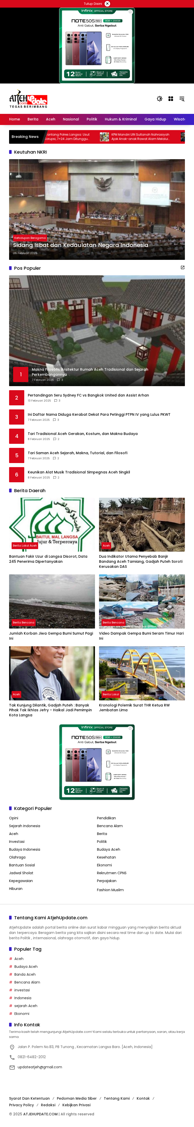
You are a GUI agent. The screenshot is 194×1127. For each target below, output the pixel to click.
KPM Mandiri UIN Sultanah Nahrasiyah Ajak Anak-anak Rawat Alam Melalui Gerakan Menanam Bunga (112, 137)
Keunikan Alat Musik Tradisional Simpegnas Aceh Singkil (79, 472)
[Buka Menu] (171, 99)
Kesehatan (106, 857)
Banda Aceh (25, 974)
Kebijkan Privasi (76, 1105)
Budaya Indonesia (24, 849)
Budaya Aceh (108, 849)
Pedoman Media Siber (77, 1098)
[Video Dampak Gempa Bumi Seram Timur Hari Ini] (142, 601)
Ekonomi (104, 865)
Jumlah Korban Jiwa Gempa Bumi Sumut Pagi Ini (51, 636)
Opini (13, 818)
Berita (102, 833)
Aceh (106, 546)
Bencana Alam (110, 825)
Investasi (17, 841)
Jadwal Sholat (21, 872)
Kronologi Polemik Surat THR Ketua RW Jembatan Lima (134, 708)
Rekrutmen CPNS (112, 872)
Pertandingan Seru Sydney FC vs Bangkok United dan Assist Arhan (88, 395)
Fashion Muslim (110, 889)
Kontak (143, 1098)
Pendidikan (106, 818)
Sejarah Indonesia (24, 825)
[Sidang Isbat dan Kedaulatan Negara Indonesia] (97, 209)
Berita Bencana (23, 622)
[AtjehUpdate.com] (28, 98)
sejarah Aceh (25, 1005)
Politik (102, 841)
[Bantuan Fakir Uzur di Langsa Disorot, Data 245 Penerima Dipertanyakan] (52, 525)
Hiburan (15, 888)
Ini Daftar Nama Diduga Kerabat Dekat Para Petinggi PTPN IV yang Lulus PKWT (99, 414)
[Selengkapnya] (182, 267)
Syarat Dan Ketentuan (29, 1098)
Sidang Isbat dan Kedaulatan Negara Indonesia (80, 245)
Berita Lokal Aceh (25, 546)
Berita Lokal (111, 694)
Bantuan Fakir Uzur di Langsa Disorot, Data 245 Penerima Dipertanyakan (48, 559)
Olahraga (17, 857)
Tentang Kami (117, 1098)
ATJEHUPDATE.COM (40, 1114)
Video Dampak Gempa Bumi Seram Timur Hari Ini (141, 636)
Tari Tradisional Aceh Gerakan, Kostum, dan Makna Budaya (83, 433)
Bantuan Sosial (22, 865)
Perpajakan (106, 880)
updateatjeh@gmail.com (40, 1067)
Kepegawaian (21, 880)
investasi (22, 990)
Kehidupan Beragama (30, 238)
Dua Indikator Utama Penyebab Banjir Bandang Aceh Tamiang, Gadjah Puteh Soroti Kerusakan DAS (140, 561)
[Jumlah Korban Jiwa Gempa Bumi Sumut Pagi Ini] (52, 601)
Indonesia (22, 997)
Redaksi (48, 1105)
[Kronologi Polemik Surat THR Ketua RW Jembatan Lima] (142, 673)
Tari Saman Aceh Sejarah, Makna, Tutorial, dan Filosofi (77, 453)
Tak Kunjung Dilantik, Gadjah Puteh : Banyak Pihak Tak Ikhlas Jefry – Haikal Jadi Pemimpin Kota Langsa (50, 710)
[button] (160, 99)
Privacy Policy (21, 1105)
